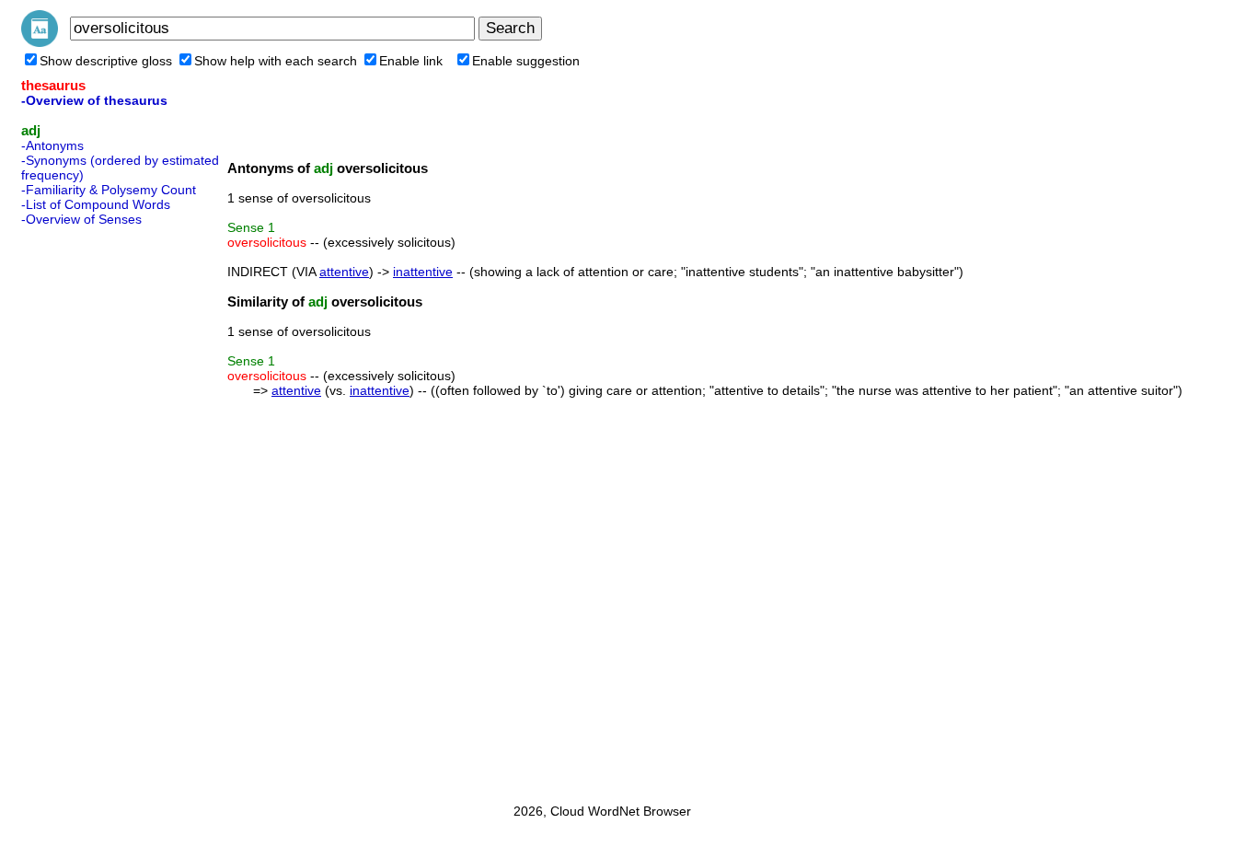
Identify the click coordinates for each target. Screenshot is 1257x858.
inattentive (423, 271)
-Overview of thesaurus (94, 100)
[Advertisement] (94, 509)
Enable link (411, 60)
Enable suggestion (526, 60)
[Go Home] (39, 42)
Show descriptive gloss (106, 60)
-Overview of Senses (81, 219)
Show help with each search (275, 60)
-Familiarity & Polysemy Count (108, 189)
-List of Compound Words (95, 204)
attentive (344, 271)
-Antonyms (52, 145)
